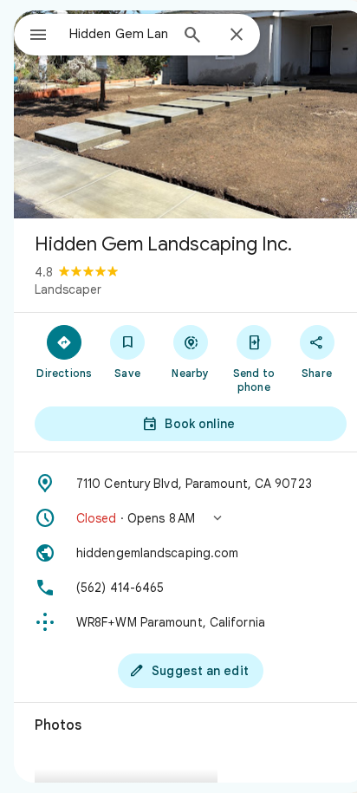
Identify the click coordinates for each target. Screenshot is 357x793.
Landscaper (68, 289)
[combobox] (118, 33)
